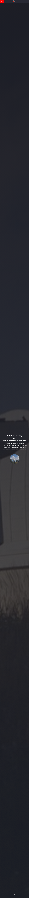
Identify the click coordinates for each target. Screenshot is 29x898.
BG (15, 1)
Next (14, 894)
